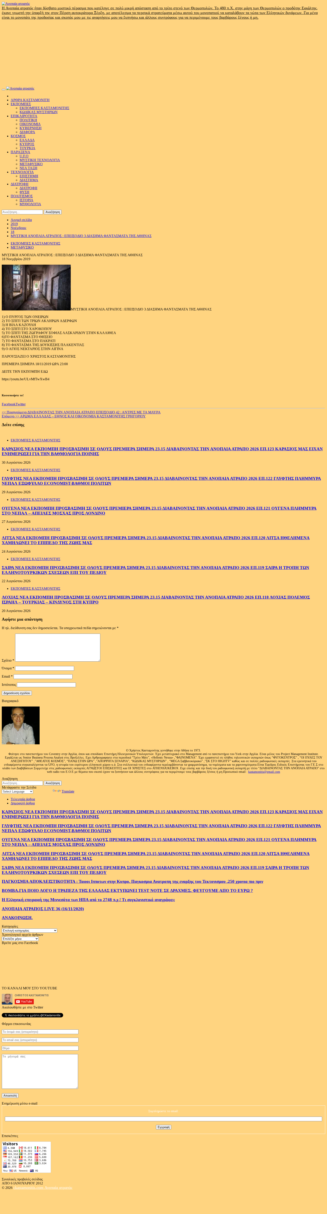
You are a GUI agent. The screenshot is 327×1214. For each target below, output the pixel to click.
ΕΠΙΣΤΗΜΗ (29, 176)
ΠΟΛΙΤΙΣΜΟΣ (22, 196)
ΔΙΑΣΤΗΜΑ (29, 180)
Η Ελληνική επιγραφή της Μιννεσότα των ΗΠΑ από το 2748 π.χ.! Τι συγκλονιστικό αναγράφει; (88, 899)
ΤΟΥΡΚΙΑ (27, 148)
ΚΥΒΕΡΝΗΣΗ (31, 128)
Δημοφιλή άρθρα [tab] (23, 803)
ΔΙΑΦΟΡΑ (27, 132)
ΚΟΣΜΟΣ (18, 136)
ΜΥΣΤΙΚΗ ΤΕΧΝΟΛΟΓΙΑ (40, 160)
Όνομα (8, 668)
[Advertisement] (163, 53)
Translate (68, 791)
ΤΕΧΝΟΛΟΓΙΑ (22, 172)
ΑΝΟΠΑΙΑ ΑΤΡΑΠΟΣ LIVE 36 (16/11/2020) (43, 908)
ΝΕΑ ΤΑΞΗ (28, 168)
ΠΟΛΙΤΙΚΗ (28, 120)
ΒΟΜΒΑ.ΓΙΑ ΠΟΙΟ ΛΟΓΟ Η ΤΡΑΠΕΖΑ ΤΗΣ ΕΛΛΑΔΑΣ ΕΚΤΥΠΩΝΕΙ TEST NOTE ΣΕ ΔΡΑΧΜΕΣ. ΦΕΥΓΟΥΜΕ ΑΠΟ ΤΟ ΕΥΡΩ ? (127, 890)
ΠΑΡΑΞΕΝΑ (20, 152)
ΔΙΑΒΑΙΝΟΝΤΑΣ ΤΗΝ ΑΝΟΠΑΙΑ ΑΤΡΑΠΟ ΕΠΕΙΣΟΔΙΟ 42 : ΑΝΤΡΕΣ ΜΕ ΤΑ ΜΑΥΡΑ (81, 412)
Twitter (21, 404)
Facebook (9, 404)
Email (7, 676)
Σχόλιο (8, 660)
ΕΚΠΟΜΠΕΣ (21, 104)
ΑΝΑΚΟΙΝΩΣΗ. (17, 917)
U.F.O (24, 156)
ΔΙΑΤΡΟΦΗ (19, 184)
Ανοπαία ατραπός (58, 1187)
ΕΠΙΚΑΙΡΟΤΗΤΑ (24, 116)
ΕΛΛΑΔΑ (27, 140)
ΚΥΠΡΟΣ (27, 144)
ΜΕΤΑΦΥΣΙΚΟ (31, 164)
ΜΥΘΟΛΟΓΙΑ (30, 204)
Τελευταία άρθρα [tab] (23, 799)
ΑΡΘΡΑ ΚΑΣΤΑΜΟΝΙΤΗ (30, 100)
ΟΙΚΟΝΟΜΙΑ (30, 124)
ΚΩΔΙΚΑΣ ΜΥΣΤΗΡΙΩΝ (39, 112)
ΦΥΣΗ (24, 192)
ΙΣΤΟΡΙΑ (26, 200)
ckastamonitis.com (28, 1187)
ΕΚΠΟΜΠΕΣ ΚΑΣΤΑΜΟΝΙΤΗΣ (44, 108)
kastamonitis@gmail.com (264, 771)
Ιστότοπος (9, 685)
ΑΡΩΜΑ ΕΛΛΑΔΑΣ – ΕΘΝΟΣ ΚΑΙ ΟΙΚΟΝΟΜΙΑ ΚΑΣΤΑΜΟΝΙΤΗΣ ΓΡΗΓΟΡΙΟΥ (74, 416)
